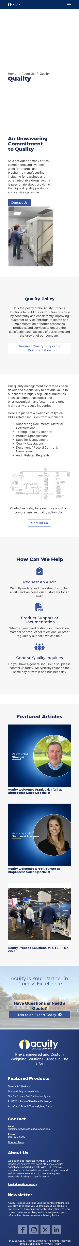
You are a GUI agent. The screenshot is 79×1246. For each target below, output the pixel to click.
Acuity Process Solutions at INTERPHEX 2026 (38, 949)
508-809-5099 (16, 1135)
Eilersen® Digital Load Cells (23, 1091)
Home (12, 74)
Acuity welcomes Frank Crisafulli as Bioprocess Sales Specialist (35, 791)
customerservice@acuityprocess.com (29, 1127)
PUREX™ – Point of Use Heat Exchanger (30, 1101)
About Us (28, 74)
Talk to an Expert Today (36, 1015)
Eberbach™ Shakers (19, 1086)
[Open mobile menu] (69, 4)
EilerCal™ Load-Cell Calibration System (30, 1096)
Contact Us (19, 202)
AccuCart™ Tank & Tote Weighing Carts (30, 1106)
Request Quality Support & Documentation (39, 348)
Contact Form (16, 1142)
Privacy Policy (52, 1243)
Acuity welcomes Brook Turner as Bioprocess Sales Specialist (34, 870)
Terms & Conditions (29, 1243)
